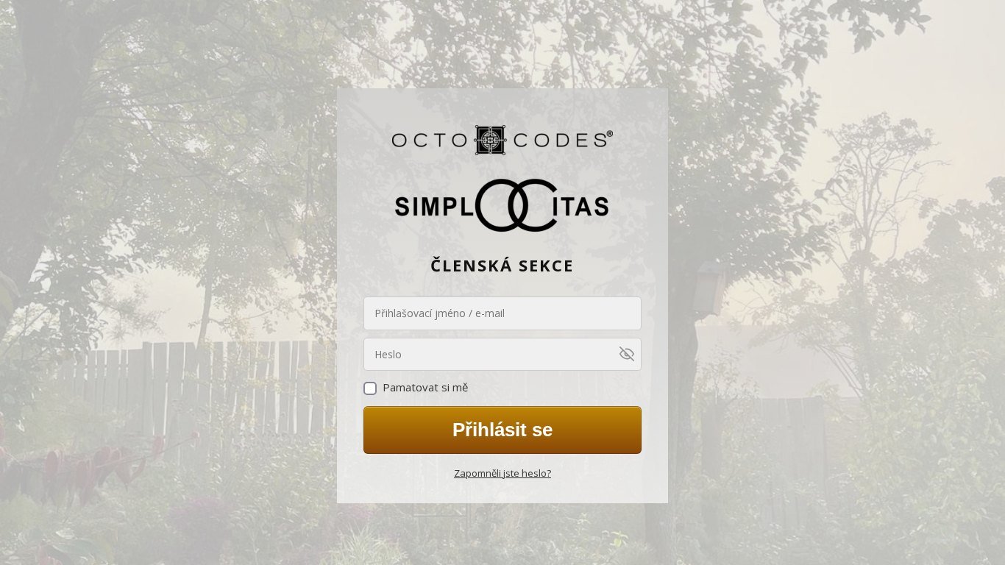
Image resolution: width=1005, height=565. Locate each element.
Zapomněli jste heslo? (502, 473)
